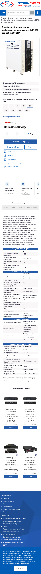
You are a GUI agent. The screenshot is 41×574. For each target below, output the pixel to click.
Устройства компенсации (11, 532)
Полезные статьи (8, 512)
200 (20, 110)
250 (26, 110)
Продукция (5, 515)
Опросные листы (12, 167)
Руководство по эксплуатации (16, 163)
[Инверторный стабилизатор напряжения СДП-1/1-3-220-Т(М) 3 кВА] (30, 400)
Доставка (22, 207)
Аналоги (5, 207)
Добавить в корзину (21, 142)
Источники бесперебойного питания (14, 518)
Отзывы (13, 207)
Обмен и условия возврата (11, 509)
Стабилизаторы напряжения (23, 18)
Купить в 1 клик (13, 147)
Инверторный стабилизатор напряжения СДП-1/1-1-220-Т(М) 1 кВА (11, 414)
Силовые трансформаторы (11, 537)
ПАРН (5, 526)
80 (24, 106)
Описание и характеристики (20, 203)
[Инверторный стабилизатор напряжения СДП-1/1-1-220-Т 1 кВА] (11, 448)
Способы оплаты (32, 207)
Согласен (20, 568)
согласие (30, 561)
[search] (32, 12)
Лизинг (31, 147)
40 (11, 106)
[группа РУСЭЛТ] (20, 5)
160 (13, 110)
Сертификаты (11, 159)
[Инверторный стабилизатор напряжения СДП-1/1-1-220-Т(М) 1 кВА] (11, 400)
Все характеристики (11, 117)
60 (18, 106)
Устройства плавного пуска (11, 534)
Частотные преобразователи (12, 539)
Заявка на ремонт (8, 501)
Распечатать (11, 151)
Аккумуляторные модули (11, 524)
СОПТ (5, 545)
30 (5, 106)
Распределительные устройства (13, 529)
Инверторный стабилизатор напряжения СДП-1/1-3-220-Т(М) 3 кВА (30, 414)
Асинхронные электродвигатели (13, 542)
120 (6, 110)
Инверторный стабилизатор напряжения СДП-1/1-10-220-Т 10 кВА (30, 462)
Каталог (10, 18)
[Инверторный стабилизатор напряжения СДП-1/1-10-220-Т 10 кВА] (30, 448)
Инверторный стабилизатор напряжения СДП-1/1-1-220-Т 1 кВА (11, 462)
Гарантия (10, 155)
